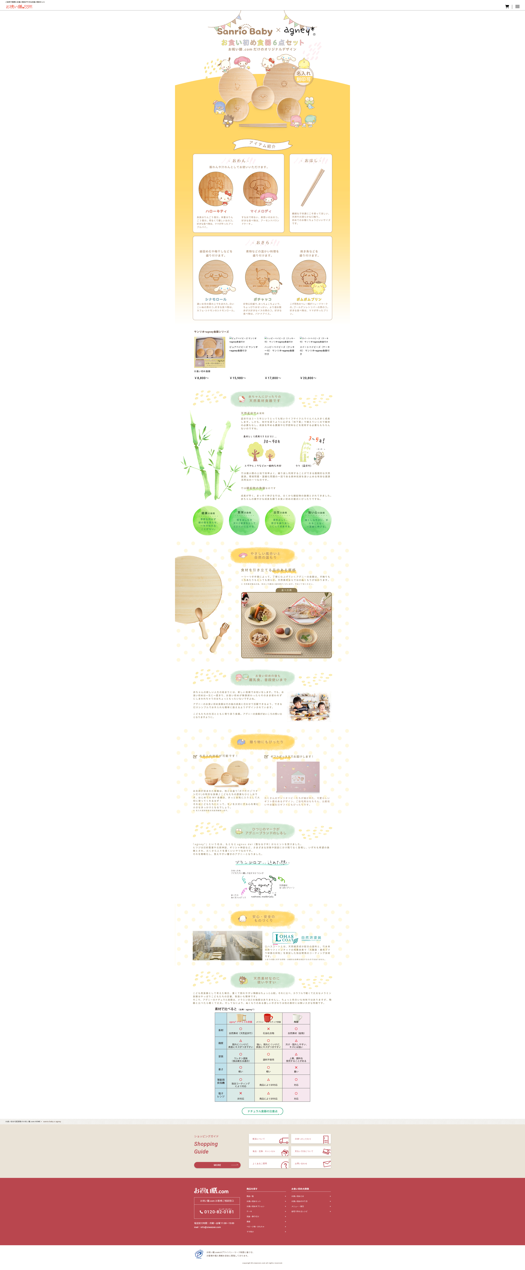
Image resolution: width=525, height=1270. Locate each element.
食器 (248, 1222)
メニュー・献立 (297, 1206)
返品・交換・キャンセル (264, 1151)
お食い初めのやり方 (299, 1201)
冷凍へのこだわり (303, 1139)
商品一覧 (250, 1196)
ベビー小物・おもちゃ (255, 1227)
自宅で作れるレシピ (299, 1211)
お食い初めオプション (255, 1206)
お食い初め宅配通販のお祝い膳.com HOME (22, 1122)
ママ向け (250, 1232)
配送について (259, 1139)
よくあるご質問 (260, 1163)
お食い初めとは (297, 1196)
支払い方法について (304, 1151)
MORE (217, 1165)
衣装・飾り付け (253, 1217)
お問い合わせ (301, 1163)
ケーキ (249, 1211)
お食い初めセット (254, 1201)
